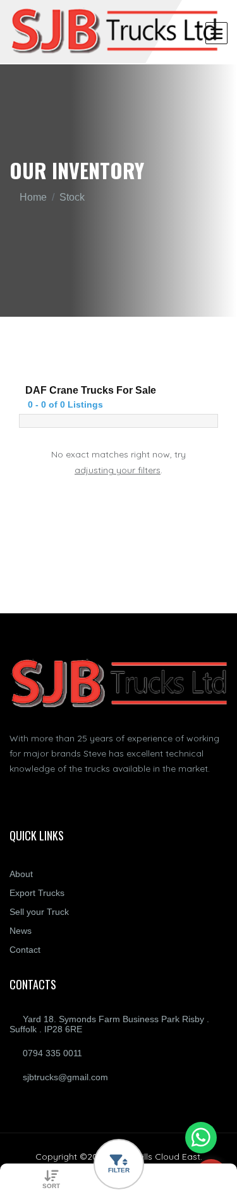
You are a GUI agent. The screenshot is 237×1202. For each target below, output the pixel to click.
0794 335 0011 (52, 1053)
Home (33, 197)
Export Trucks (36, 893)
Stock (72, 197)
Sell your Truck (39, 912)
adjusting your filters (118, 470)
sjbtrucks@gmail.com (65, 1077)
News (20, 931)
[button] (119, 1164)
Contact (24, 950)
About (21, 874)
